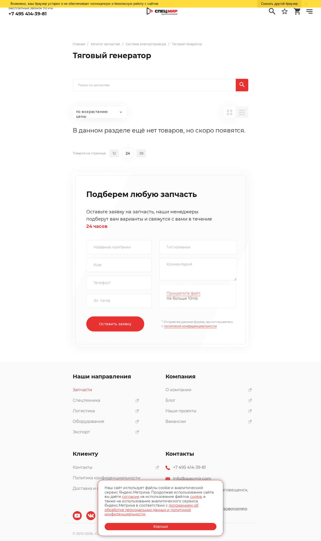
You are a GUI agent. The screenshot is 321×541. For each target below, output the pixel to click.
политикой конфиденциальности (190, 326)
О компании (178, 389)
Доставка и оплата (92, 488)
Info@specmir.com (192, 478)
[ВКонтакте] (90, 515)
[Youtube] (77, 515)
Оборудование (88, 421)
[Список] (242, 112)
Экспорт (81, 432)
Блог (171, 400)
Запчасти (82, 389)
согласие (130, 496)
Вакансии (176, 421)
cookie (196, 496)
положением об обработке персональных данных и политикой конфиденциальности (151, 509)
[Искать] (242, 85)
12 (114, 153)
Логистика (84, 411)
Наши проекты (181, 411)
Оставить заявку (115, 324)
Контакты (83, 467)
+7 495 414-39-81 (189, 467)
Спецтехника (86, 400)
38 (141, 153)
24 (128, 153)
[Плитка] (229, 112)
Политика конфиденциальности (106, 478)
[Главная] (162, 11)
